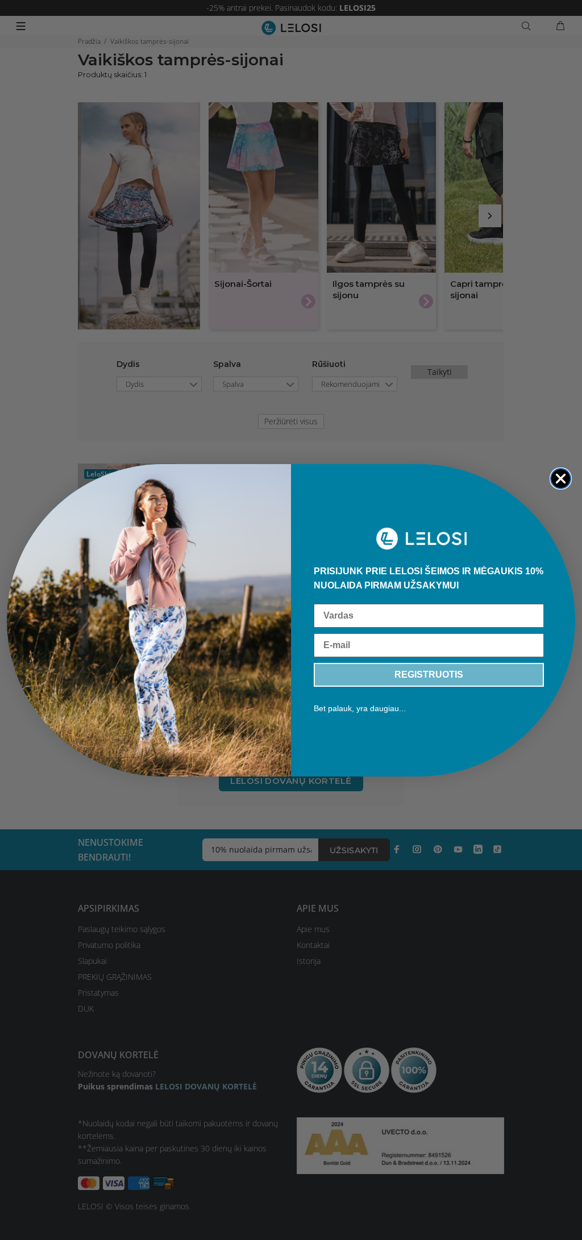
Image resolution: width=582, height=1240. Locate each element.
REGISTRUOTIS (428, 674)
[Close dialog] (561, 479)
